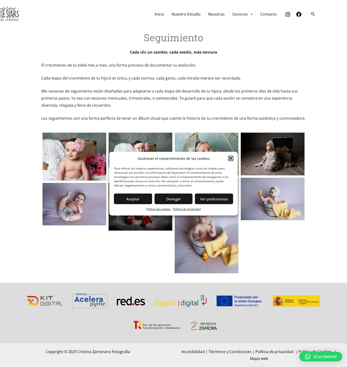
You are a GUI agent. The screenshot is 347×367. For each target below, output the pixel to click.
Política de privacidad (187, 209)
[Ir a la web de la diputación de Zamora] (204, 325)
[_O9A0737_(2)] (273, 199)
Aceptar (133, 199)
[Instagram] (287, 14)
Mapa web (259, 358)
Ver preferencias (214, 199)
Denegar (173, 199)
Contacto (268, 14)
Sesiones (240, 14)
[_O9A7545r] (74, 157)
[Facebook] (298, 14)
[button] (231, 158)
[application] (250, 14)
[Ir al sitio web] (45, 300)
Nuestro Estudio (186, 14)
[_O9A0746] (206, 225)
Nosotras (216, 14)
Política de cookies (158, 209)
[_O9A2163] (273, 154)
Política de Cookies (315, 351)
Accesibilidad (193, 351)
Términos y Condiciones (230, 351)
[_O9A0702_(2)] (74, 204)
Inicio (159, 14)
